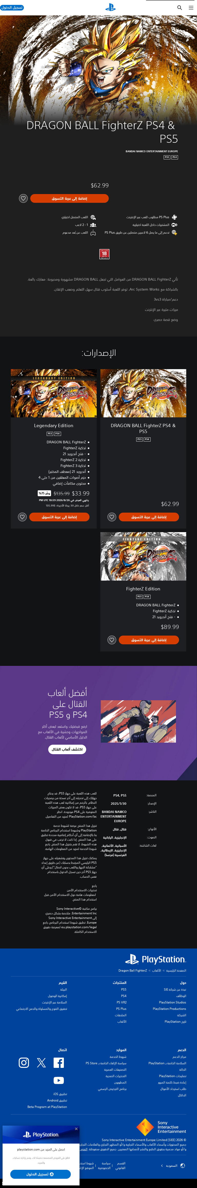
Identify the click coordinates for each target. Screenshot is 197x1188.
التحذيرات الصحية (116, 1076)
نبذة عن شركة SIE (175, 989)
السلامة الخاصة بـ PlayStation (167, 1063)
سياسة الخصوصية (104, 1165)
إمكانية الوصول (57, 996)
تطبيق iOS (60, 1094)
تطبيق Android (57, 1100)
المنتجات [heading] (119, 982)
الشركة (181, 1015)
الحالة (182, 1069)
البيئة (63, 989)
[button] (67, 749)
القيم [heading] (63, 982)
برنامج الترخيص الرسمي (112, 1089)
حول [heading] (183, 982)
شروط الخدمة (118, 1057)
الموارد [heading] (121, 1050)
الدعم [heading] (182, 1050)
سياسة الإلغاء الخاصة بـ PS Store (106, 1063)
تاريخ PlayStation (175, 1021)
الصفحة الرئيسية (176, 970)
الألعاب (156, 970)
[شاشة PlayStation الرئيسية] (110, 8)
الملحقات (120, 1015)
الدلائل (182, 1095)
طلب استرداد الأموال (173, 1089)
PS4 (123, 996)
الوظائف (181, 996)
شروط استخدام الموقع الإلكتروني (83, 1165)
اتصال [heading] (62, 1050)
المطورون (120, 1082)
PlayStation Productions (169, 1009)
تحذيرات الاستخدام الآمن (82, 890)
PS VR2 (121, 1002)
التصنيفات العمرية (115, 1069)
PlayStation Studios (172, 1002)
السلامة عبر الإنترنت (54, 1002)
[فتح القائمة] (191, 7)
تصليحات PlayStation (172, 1076)
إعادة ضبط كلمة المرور (172, 1082)
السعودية (171, 1165)
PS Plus (121, 1009)
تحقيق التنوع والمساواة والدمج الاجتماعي (41, 1009)
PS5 (123, 989)
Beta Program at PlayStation (47, 1107)
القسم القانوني (120, 1165)
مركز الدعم (179, 1057)
